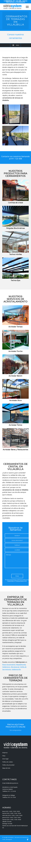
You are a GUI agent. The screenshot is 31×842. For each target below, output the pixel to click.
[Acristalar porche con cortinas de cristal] (15, 190)
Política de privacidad (8, 765)
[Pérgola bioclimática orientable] (15, 216)
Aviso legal (5, 759)
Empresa (4, 752)
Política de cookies (7, 762)
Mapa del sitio (6, 768)
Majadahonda (21, 665)
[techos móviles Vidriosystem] (15, 242)
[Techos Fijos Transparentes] (15, 268)
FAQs (3, 756)
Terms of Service (20, 581)
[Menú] (26, 6)
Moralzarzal (15, 667)
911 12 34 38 (12, 791)
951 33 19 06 (12, 797)
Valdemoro (6, 667)
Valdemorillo (16, 669)
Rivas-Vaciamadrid (8, 665)
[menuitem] (26, 6)
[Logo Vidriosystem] (12, 6)
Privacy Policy (10, 581)
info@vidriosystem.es (12, 783)
